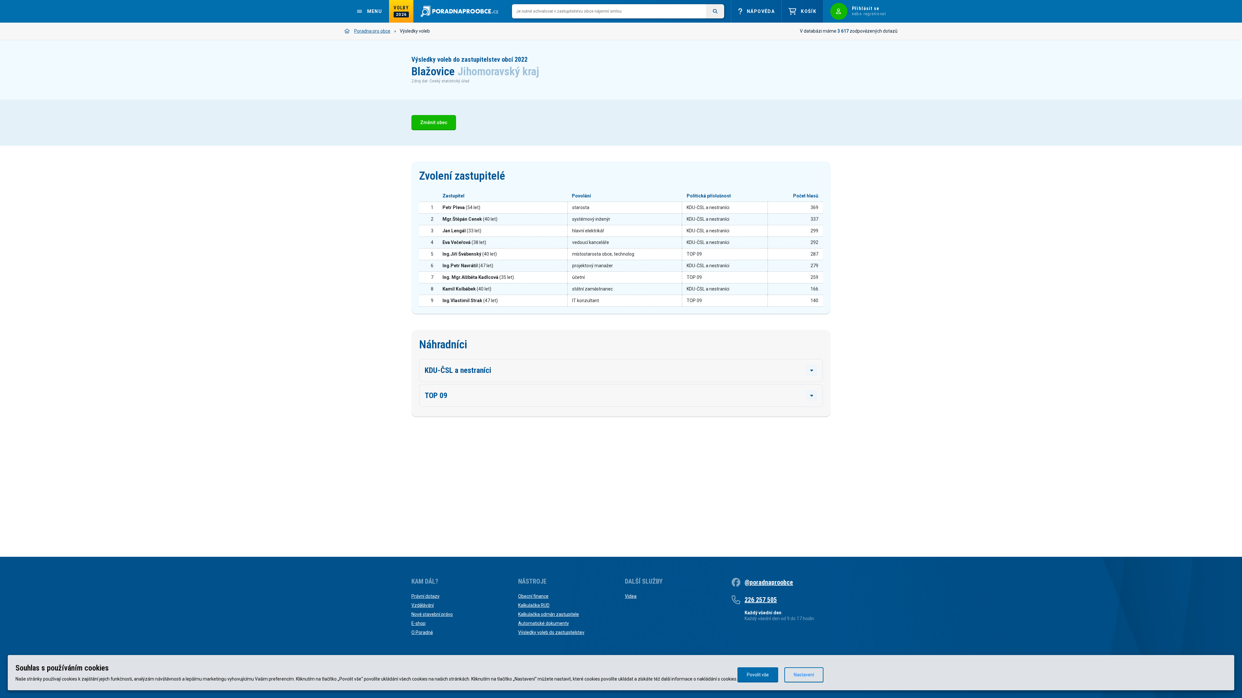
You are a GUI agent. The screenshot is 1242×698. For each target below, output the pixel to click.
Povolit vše (758, 674)
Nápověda (761, 11)
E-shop (418, 623)
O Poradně (422, 632)
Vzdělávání (422, 605)
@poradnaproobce (769, 582)
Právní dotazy (425, 596)
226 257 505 (761, 600)
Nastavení (804, 674)
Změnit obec (433, 122)
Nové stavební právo (432, 614)
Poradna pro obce (372, 31)
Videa (631, 596)
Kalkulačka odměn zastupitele (548, 614)
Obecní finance (533, 596)
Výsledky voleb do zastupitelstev (551, 632)
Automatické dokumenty (543, 623)
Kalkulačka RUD (534, 605)
